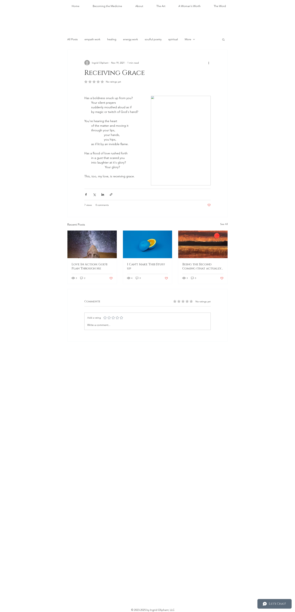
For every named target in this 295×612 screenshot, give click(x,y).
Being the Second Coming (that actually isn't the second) (201, 266)
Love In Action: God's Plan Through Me (89, 266)
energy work (130, 39)
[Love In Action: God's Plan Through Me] (92, 244)
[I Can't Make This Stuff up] (147, 244)
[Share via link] (111, 194)
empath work (92, 39)
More (188, 39)
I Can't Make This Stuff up (146, 266)
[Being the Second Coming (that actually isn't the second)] (203, 244)
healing (111, 39)
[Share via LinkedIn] (102, 194)
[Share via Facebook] (86, 194)
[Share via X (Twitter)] (94, 194)
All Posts (72, 39)
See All (224, 224)
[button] (223, 39)
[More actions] (209, 63)
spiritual (173, 39)
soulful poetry (153, 39)
